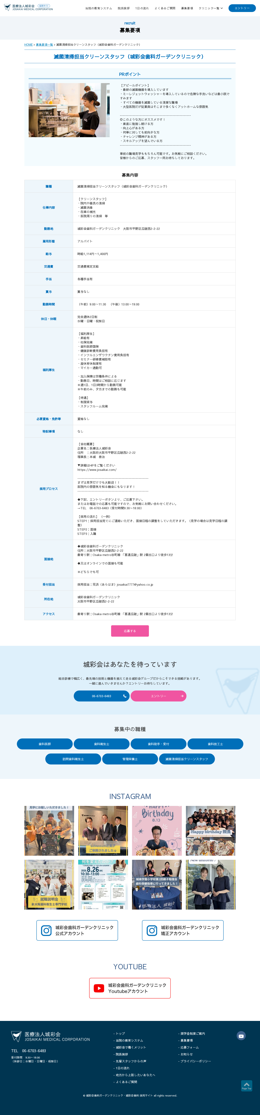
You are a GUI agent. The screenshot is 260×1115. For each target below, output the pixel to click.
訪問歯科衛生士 (73, 759)
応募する (130, 631)
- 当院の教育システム (128, 1040)
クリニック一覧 (209, 8)
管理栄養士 (130, 759)
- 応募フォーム (188, 1047)
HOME (28, 44)
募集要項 (187, 8)
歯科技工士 (215, 744)
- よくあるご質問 (125, 1082)
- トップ (119, 1033)
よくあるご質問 (165, 8)
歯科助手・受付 (158, 744)
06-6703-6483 (101, 696)
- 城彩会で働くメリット (129, 1047)
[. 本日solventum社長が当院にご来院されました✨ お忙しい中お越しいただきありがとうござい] (103, 831)
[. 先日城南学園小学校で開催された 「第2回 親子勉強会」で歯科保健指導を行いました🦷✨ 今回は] (157, 885)
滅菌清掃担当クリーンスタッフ (187, 759)
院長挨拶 (124, 8)
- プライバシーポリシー (194, 1061)
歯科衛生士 (101, 744)
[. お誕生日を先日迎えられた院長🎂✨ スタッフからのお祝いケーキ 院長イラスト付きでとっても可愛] (157, 831)
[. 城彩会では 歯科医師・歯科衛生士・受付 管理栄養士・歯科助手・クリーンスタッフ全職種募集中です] (49, 831)
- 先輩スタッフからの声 (129, 1061)
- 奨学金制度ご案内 (191, 1033)
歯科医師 (45, 744)
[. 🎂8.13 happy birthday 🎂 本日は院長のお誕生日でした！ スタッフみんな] (211, 831)
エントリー (242, 8)
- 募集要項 (185, 1040)
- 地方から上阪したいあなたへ (134, 1075)
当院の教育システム (98, 8)
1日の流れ (142, 8)
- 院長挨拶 (120, 1054)
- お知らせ (185, 1054)
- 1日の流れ (121, 1068)
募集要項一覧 (44, 44)
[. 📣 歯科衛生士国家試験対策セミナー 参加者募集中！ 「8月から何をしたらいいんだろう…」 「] (103, 885)
